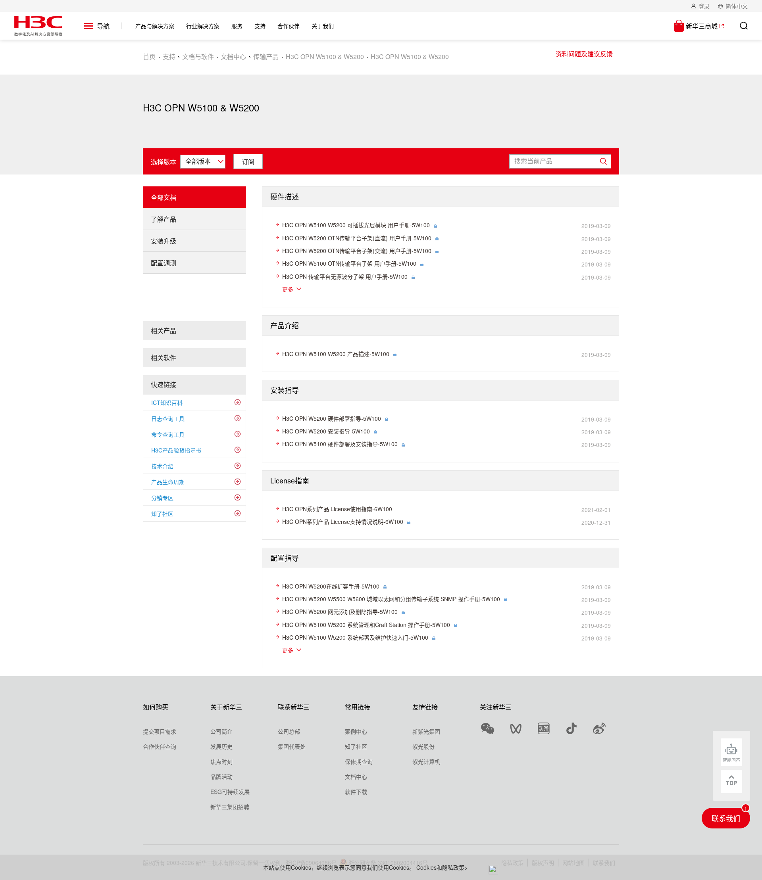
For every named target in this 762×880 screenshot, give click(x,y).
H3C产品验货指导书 (176, 450)
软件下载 (356, 792)
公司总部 (289, 731)
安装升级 (163, 240)
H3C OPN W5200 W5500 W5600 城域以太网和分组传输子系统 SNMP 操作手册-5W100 (391, 599)
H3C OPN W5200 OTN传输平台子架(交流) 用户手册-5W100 (356, 251)
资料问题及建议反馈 (584, 53)
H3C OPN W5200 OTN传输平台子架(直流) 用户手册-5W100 (356, 238)
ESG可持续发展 (230, 792)
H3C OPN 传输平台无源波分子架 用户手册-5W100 (345, 276)
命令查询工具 (168, 434)
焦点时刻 (221, 761)
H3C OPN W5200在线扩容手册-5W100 (330, 586)
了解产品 (163, 219)
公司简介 (221, 731)
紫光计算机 (426, 761)
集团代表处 (292, 746)
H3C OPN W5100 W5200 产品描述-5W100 (335, 354)
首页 (149, 56)
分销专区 (162, 498)
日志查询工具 (168, 418)
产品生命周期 (168, 482)
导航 (103, 26)
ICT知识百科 (167, 402)
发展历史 (221, 746)
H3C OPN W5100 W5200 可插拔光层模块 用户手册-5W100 (356, 225)
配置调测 (163, 262)
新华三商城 (702, 26)
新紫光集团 (426, 731)
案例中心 (356, 731)
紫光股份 (423, 746)
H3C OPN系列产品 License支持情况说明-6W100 (342, 521)
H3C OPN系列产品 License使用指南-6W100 (337, 509)
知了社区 (162, 514)
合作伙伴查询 (159, 746)
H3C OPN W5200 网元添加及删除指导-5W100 (340, 611)
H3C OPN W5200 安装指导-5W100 (326, 431)
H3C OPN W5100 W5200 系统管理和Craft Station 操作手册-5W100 (366, 625)
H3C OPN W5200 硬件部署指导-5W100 (331, 418)
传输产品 (266, 56)
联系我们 (726, 818)
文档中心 (233, 56)
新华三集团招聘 (229, 807)
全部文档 (163, 197)
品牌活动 (221, 776)
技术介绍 (162, 466)
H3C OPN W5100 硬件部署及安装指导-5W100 (340, 444)
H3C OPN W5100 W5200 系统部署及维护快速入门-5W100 (355, 637)
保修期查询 (359, 761)
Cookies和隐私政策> (442, 867)
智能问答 (731, 760)
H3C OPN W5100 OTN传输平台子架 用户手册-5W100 (349, 263)
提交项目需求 (159, 731)
